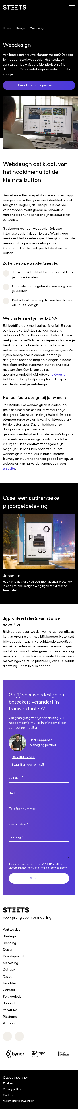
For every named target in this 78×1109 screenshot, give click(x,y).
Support (9, 1003)
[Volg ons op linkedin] (19, 1036)
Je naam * (16, 777)
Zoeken (8, 1083)
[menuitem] (7, 28)
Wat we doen (12, 929)
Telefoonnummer (22, 809)
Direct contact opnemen (36, 85)
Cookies (8, 1095)
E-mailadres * (18, 824)
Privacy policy (12, 1089)
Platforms (10, 1016)
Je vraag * (16, 837)
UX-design (59, 374)
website (9, 468)
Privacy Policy (26, 868)
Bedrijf (14, 793)
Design (8, 949)
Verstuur (36, 878)
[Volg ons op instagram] (7, 1036)
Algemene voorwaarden (18, 1101)
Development (13, 956)
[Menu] (72, 7)
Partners (9, 1023)
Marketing (10, 963)
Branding (9, 943)
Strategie (10, 936)
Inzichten (10, 983)
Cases (7, 976)
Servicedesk (12, 996)
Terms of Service (50, 868)
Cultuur (9, 970)
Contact (9, 990)
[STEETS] (14, 7)
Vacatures (10, 1010)
